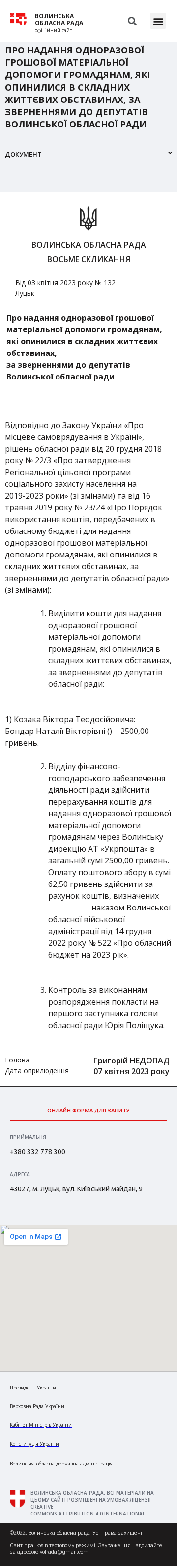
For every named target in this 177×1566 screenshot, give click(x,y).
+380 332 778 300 (37, 1152)
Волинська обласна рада (59, 19)
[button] (158, 21)
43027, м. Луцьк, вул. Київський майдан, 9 (76, 1189)
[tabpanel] (88, 639)
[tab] (88, 158)
